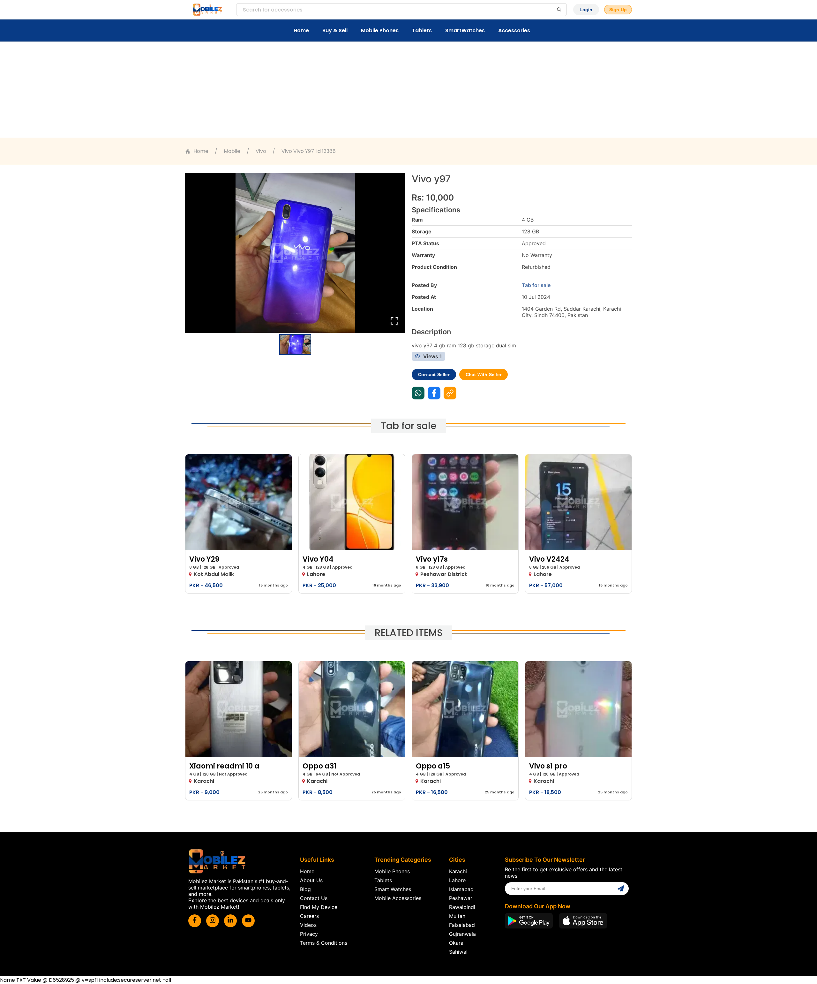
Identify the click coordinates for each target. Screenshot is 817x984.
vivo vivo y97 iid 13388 (308, 151)
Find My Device (318, 907)
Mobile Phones (380, 30)
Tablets (422, 30)
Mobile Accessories (397, 898)
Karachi (458, 871)
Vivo (261, 151)
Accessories (514, 30)
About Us (311, 880)
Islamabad (461, 889)
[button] (295, 253)
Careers (309, 916)
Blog (305, 889)
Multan (457, 916)
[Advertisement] (408, 89)
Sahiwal (458, 952)
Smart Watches (392, 889)
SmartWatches (465, 30)
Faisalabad (462, 925)
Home (301, 30)
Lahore (457, 880)
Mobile (232, 151)
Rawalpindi (462, 907)
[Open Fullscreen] (394, 321)
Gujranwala (462, 934)
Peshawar (460, 898)
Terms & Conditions (323, 943)
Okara (456, 943)
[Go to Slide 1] (295, 344)
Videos (308, 925)
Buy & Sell (335, 30)
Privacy (309, 934)
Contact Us (313, 898)
